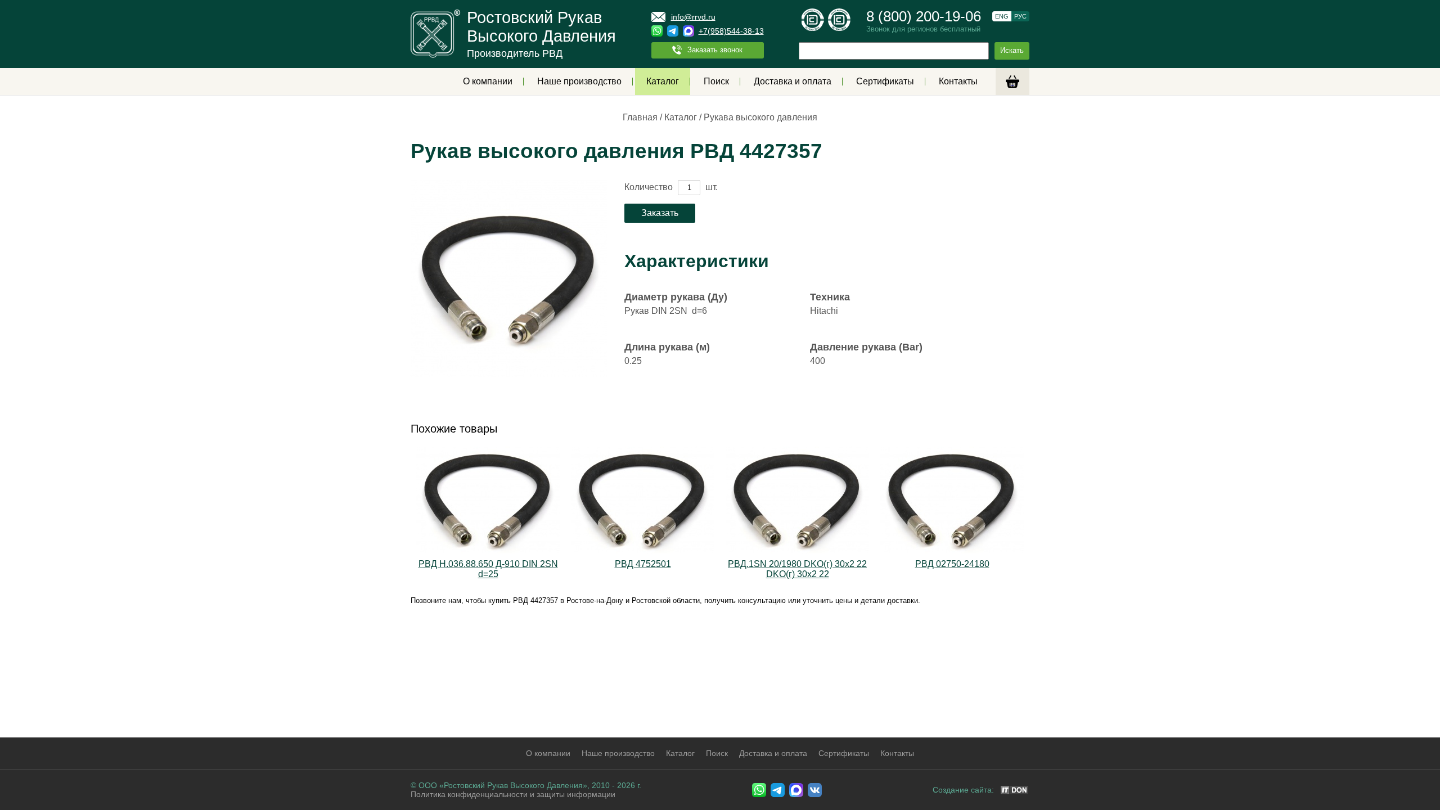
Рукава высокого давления (760, 117)
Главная (640, 117)
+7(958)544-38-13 (731, 30)
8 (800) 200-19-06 (923, 16)
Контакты (958, 81)
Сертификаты (885, 81)
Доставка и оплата (792, 81)
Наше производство (579, 81)
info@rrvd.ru (693, 16)
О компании (487, 81)
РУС (1020, 16)
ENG (1002, 16)
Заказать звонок (714, 50)
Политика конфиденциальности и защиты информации (513, 794)
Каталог (662, 81)
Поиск (716, 81)
